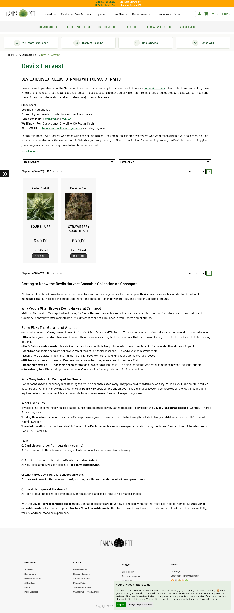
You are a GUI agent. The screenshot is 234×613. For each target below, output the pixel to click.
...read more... (29, 150)
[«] (197, 171)
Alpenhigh (175, 571)
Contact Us (127, 581)
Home (11, 55)
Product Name (127, 162)
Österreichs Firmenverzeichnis (185, 576)
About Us (28, 569)
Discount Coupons (81, 574)
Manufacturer (32, 162)
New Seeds (120, 14)
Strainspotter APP (81, 578)
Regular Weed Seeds (158, 26)
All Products (29, 583)
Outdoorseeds (107, 26)
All (190, 171)
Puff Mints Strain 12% (104, 5)
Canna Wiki (164, 14)
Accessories (187, 26)
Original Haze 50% (105, 1)
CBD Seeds (131, 26)
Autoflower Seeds (78, 26)
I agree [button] (120, 604)
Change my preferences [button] (140, 604)
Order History (128, 572)
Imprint (27, 587)
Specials (102, 14)
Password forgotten (131, 576)
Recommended (142, 14)
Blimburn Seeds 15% (130, 5)
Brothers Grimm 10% (131, 1)
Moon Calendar (31, 592)
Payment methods (32, 578)
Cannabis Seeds (48, 26)
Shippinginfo (30, 574)
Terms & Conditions (82, 587)
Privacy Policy (79, 583)
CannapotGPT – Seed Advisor (86, 592)
